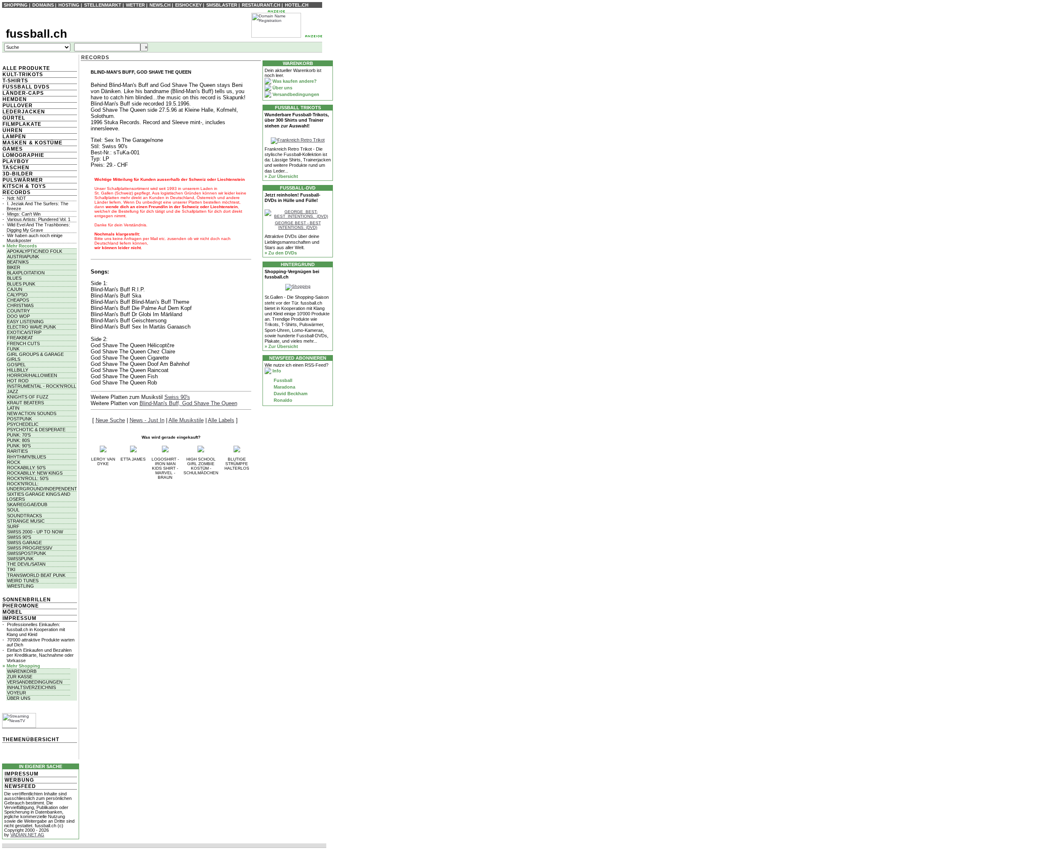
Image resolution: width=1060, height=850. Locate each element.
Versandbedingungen (35, 682)
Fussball (282, 380)
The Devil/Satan (26, 564)
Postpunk (19, 418)
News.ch (160, 4)
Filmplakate (21, 124)
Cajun (14, 289)
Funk (13, 348)
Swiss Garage (24, 542)
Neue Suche (110, 420)
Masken (14, 143)
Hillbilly (17, 369)
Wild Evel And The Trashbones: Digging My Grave (38, 227)
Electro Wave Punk (31, 326)
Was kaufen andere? (294, 81)
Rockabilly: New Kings (35, 473)
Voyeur (16, 692)
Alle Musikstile (186, 420)
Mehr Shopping (23, 665)
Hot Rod (18, 380)
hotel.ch (296, 4)
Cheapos (18, 300)
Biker (13, 267)
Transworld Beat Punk (36, 575)
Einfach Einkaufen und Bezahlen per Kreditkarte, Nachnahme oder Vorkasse (40, 655)
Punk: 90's (19, 445)
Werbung (19, 780)
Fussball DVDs (26, 87)
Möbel (12, 612)
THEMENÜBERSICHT (30, 739)
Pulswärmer (22, 180)
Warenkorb (21, 671)
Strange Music (26, 521)
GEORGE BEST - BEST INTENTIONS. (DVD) (298, 225)
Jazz (12, 391)
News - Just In (147, 420)
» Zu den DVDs (281, 252)
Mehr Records (22, 245)
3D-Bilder (17, 174)
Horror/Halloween (32, 375)
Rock (13, 462)
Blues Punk (21, 283)
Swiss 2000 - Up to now (35, 531)
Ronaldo (282, 400)
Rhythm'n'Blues (26, 456)
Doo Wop (18, 316)
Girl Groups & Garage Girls (35, 357)
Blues (14, 278)
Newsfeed (20, 786)
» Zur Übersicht (281, 176)
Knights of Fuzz (27, 396)
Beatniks (18, 261)
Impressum (19, 618)
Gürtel (13, 118)
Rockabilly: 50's (26, 467)
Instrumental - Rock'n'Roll (41, 386)
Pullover (17, 105)
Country (18, 310)
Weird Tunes (23, 580)
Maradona (283, 386)
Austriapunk (23, 256)
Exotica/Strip (24, 332)
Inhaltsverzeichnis (31, 687)
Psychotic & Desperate (36, 429)
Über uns (18, 698)
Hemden (14, 99)
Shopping (16, 4)
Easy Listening (25, 321)
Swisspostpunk (26, 553)
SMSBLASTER (221, 4)
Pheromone (20, 606)
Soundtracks (24, 515)
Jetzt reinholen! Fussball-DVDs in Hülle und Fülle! (292, 197)
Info (276, 370)
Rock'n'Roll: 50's (27, 478)
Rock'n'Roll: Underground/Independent (42, 486)
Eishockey (188, 4)
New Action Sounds (31, 413)
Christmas (20, 305)
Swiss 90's (19, 537)
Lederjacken (23, 112)
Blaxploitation (26, 272)
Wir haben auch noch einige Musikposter (35, 238)
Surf (13, 526)
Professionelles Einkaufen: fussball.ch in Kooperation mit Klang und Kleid (36, 629)
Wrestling (20, 585)
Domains (43, 4)
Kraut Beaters (25, 402)
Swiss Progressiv (29, 547)
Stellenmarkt (102, 4)
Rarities (17, 451)
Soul (13, 509)
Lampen (14, 136)
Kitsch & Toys (24, 186)
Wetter (135, 4)
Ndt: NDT (16, 198)
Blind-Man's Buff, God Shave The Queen (188, 403)
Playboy (15, 161)
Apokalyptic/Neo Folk (34, 251)
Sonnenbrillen (26, 600)
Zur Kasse (19, 676)
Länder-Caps (23, 93)
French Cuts (23, 343)
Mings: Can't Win (24, 213)
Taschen (15, 167)
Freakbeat (20, 337)
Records (16, 192)
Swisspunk (20, 558)
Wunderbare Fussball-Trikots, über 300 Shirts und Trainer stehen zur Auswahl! (297, 120)
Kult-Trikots (22, 74)
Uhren (12, 130)
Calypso (17, 294)
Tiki (11, 569)
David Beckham (290, 393)
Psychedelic (23, 424)
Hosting (69, 4)
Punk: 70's (19, 434)
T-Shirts (15, 81)
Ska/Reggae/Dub (27, 504)
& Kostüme (45, 143)
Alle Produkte (26, 68)
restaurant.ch (261, 4)
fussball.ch (36, 33)
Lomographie (23, 155)
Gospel (16, 364)
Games (12, 149)
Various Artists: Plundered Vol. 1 (38, 219)
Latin (13, 408)
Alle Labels (221, 420)
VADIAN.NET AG (27, 834)
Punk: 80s (18, 440)
